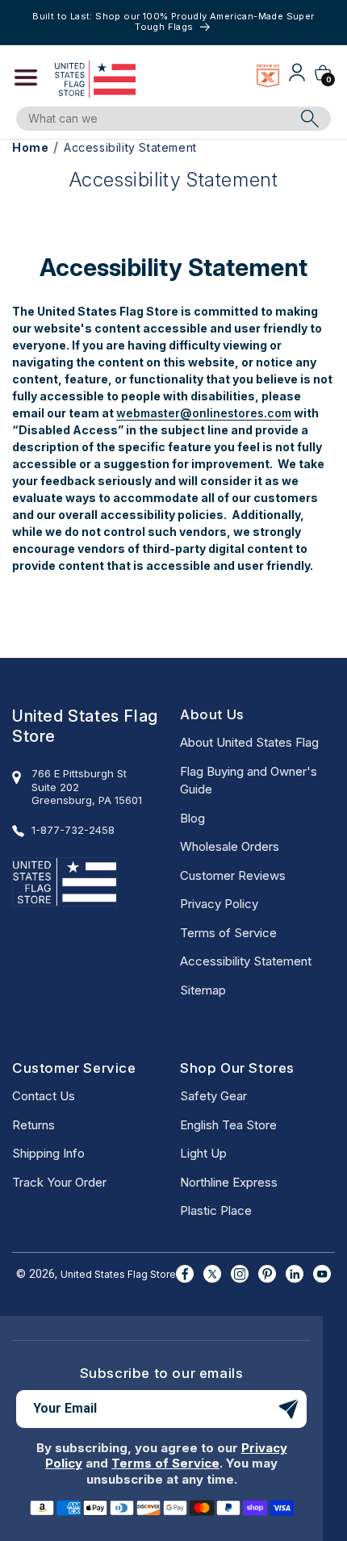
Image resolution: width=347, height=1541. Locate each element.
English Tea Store (228, 1125)
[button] (34, 79)
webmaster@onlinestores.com (203, 413)
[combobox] (162, 119)
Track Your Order (59, 1182)
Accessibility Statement (245, 961)
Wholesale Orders (229, 846)
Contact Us (43, 1095)
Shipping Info (48, 1153)
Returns (33, 1125)
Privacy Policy (219, 903)
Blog (192, 818)
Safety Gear (213, 1095)
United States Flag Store (118, 1274)
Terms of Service (228, 932)
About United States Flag (249, 742)
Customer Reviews (233, 875)
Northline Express (229, 1182)
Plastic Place (216, 1210)
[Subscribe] (288, 1409)
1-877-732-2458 (73, 829)
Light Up (203, 1153)
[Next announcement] (325, 22)
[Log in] (297, 79)
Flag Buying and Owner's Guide (248, 781)
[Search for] (310, 118)
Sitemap (203, 990)
